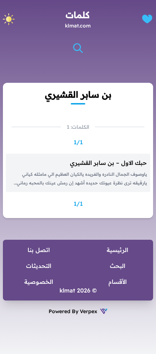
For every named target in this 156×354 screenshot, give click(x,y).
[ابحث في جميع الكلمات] (78, 48)
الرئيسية (117, 249)
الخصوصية (38, 281)
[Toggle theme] (9, 19)
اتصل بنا (39, 249)
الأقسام (117, 281)
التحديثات (38, 265)
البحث (117, 265)
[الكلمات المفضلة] (147, 19)
